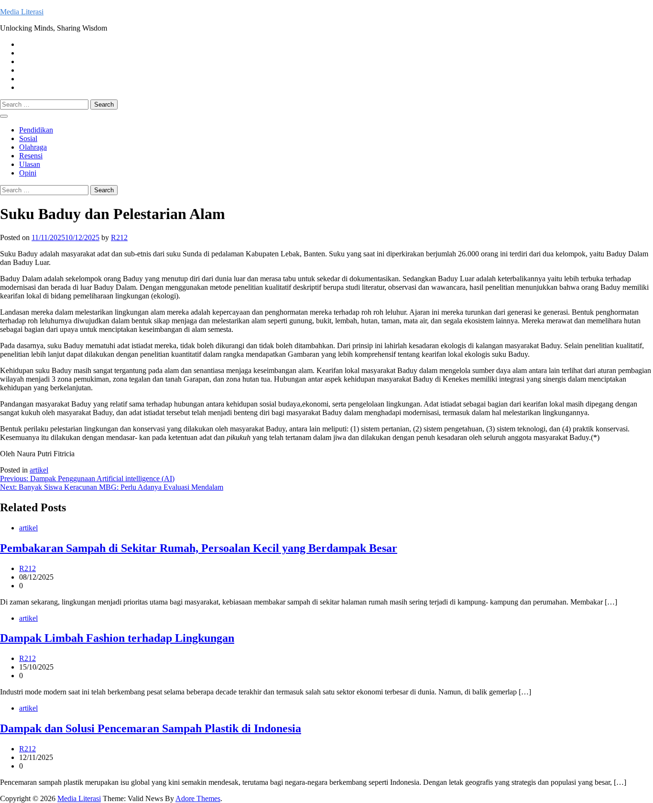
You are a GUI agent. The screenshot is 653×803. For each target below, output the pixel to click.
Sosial (28, 138)
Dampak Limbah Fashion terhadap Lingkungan (117, 638)
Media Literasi (22, 12)
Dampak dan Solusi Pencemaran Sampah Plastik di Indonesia (150, 728)
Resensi (31, 156)
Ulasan (29, 164)
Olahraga (33, 147)
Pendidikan (36, 130)
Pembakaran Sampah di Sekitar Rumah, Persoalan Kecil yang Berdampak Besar (198, 548)
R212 (119, 237)
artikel (39, 470)
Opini (27, 173)
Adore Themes (197, 798)
